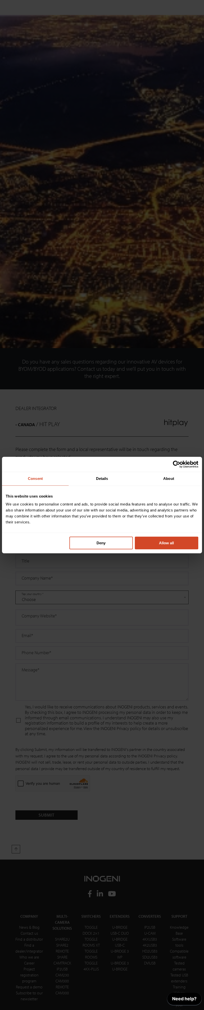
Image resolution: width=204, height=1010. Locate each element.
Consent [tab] (35, 478)
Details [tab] (102, 478)
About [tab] (168, 478)
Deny (101, 543)
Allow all (166, 543)
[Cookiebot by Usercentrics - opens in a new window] (176, 464)
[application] (184, 1000)
